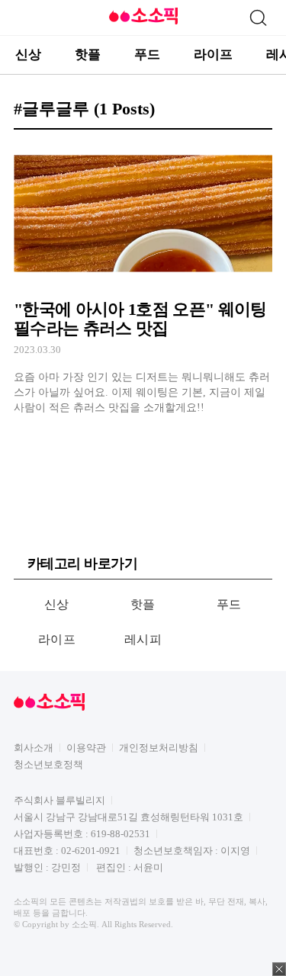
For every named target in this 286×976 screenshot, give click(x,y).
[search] (258, 17)
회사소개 (33, 747)
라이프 (213, 54)
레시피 (143, 639)
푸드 (147, 54)
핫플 (88, 54)
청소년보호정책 (48, 764)
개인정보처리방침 (158, 747)
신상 (28, 54)
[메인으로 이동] (143, 22)
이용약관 (86, 747)
